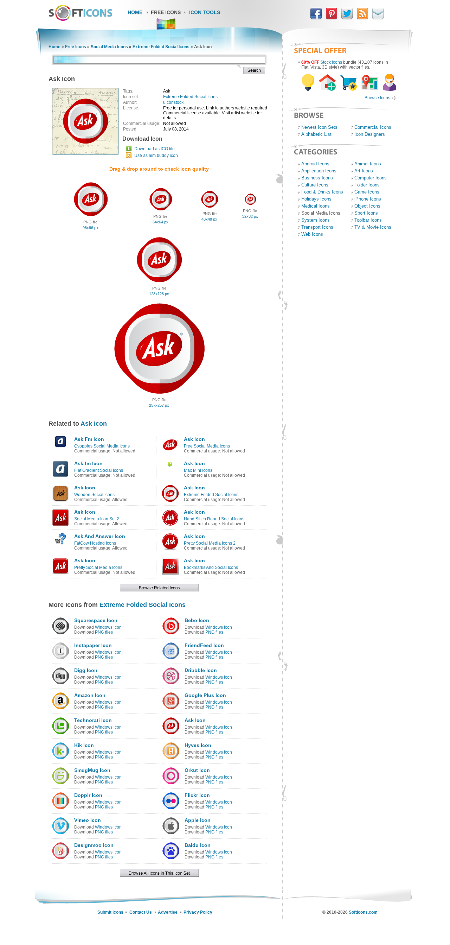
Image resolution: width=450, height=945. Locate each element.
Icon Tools (204, 12)
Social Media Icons (109, 46)
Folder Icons (367, 185)
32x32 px (250, 216)
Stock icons (331, 62)
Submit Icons (110, 912)
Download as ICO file (154, 148)
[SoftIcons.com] (80, 19)
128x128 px (159, 294)
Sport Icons (366, 213)
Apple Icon (198, 820)
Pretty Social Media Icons (98, 567)
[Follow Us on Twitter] (347, 18)
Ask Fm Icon (89, 439)
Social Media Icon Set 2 (96, 518)
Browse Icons (377, 97)
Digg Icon (85, 670)
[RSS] (362, 18)
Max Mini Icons (198, 470)
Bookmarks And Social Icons (211, 567)
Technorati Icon (93, 720)
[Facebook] (316, 18)
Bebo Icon (197, 620)
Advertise (168, 912)
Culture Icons (314, 185)
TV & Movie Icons (372, 227)
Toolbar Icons (368, 220)
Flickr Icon (197, 795)
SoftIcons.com (363, 912)
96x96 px (90, 228)
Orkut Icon (197, 770)
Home (135, 12)
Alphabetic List (316, 134)
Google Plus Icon (205, 695)
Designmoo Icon (94, 845)
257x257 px (159, 405)
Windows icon (108, 627)
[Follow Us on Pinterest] (331, 18)
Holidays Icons (316, 199)
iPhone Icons (367, 199)
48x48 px (209, 219)
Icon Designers (369, 134)
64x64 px (160, 222)
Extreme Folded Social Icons (161, 46)
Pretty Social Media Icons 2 (210, 543)
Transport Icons (317, 227)
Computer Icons (370, 177)
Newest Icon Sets (319, 127)
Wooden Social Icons (94, 494)
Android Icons (315, 163)
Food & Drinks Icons (322, 192)
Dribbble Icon (201, 670)
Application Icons (318, 170)
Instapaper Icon (93, 645)
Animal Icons (367, 163)
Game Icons (366, 192)
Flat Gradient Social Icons (98, 470)
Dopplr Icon (88, 795)
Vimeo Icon (87, 820)
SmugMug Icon (92, 770)
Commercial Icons (372, 127)
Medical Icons (315, 206)
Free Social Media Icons (207, 446)
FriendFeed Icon (204, 645)
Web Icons (312, 234)
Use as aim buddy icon (156, 155)
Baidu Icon (198, 845)
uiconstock (173, 102)
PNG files (104, 632)
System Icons (315, 220)
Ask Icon (94, 423)
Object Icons (367, 206)
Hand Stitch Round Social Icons (214, 518)
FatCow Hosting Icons (95, 543)
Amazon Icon (89, 695)
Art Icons (363, 170)
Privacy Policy (198, 912)
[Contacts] (378, 18)
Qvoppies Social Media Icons (102, 446)
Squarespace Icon (95, 620)
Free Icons (166, 12)
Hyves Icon (198, 745)
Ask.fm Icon (88, 463)
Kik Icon (84, 745)
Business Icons (317, 177)
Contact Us (140, 912)
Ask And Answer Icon (99, 536)
